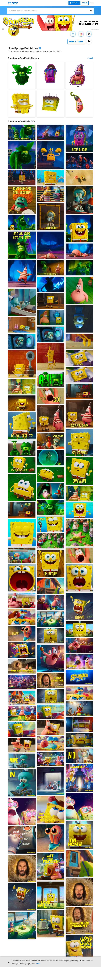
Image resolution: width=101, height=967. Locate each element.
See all (90, 58)
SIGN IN (84, 3)
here (38, 963)
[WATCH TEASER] (76, 44)
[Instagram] (81, 36)
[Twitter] (89, 36)
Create (75, 3)
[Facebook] (73, 36)
